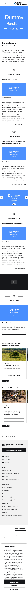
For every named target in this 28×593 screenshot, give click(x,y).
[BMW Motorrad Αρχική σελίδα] (20, 3)
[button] (2, 4)
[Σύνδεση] (5, 3)
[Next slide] (26, 197)
